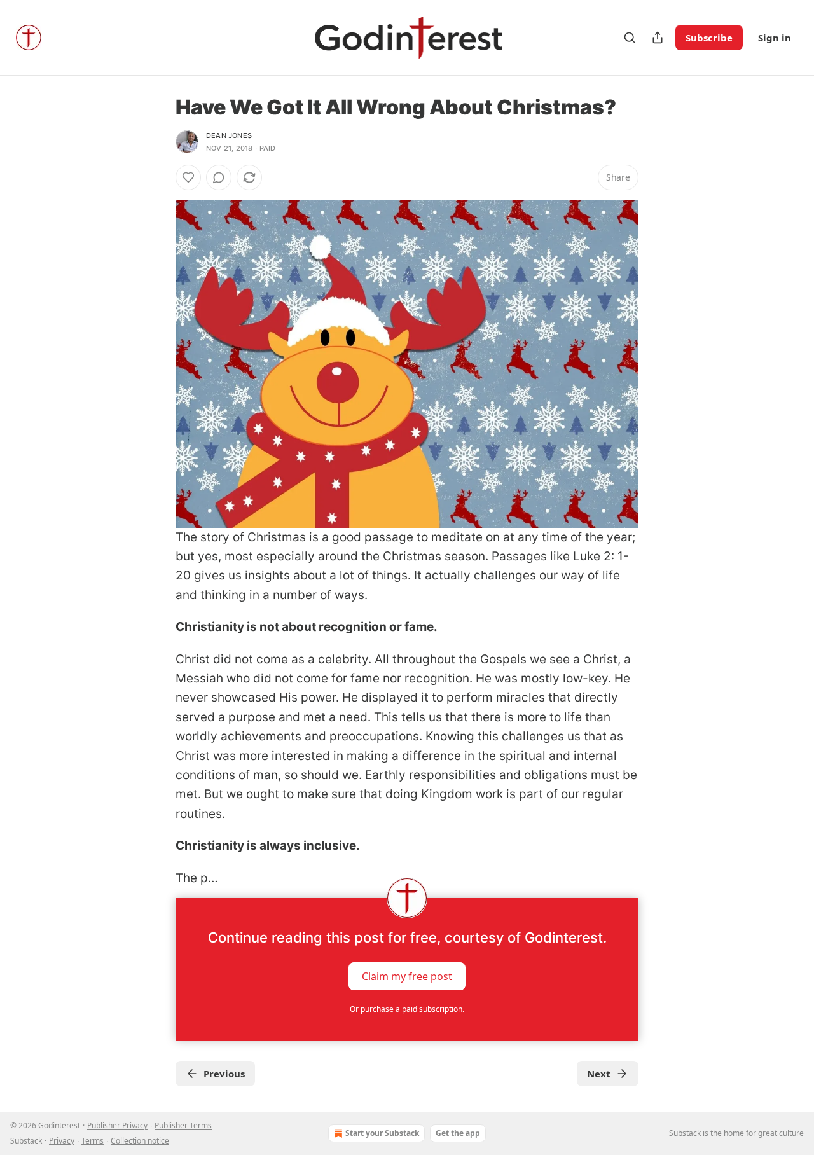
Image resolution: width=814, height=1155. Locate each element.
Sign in (774, 37)
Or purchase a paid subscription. (407, 1009)
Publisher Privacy (117, 1125)
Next (598, 1073)
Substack (685, 1133)
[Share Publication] (657, 37)
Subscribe (709, 37)
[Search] (629, 37)
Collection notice (140, 1140)
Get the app (458, 1133)
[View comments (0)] (218, 177)
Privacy (61, 1140)
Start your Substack (382, 1133)
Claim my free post (407, 976)
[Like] (188, 177)
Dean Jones (229, 135)
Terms (92, 1140)
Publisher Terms (183, 1125)
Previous (224, 1073)
